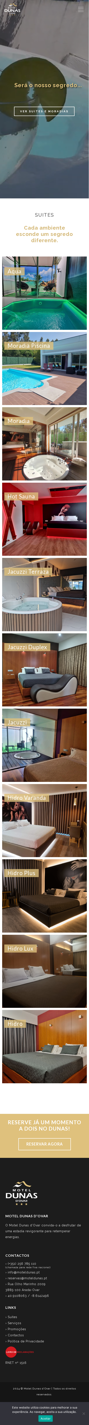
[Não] (83, 1413)
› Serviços (13, 1323)
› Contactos (14, 1335)
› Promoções (15, 1329)
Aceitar (46, 1418)
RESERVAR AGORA (44, 1144)
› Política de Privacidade (24, 1341)
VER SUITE (44, 308)
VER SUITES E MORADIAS (44, 111)
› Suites (11, 1317)
